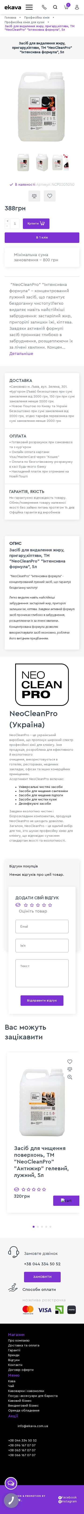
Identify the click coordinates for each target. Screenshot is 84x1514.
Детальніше (21, 353)
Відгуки (14, 1360)
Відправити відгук (42, 1000)
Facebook (69, 1497)
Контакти (15, 1365)
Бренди (13, 1355)
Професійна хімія (36, 17)
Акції (13, 1416)
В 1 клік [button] (42, 237)
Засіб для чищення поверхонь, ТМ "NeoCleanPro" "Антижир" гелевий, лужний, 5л (41, 1162)
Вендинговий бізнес (23, 1405)
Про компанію (19, 1340)
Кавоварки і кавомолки (26, 1391)
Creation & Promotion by (27, 1498)
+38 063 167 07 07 (21, 1450)
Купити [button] (34, 223)
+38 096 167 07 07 (21, 1445)
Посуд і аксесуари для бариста (33, 1396)
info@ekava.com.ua (33, 1426)
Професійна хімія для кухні (24, 22)
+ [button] (7, 221)
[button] (30, 7)
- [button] (7, 226)
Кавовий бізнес (20, 1400)
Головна (10, 17)
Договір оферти (21, 1370)
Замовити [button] (42, 1277)
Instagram (69, 1501)
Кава (11, 1381)
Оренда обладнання (23, 1410)
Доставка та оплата (23, 1345)
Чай (11, 1386)
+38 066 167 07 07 (21, 1455)
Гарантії (14, 1350)
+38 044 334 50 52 (42, 1264)
